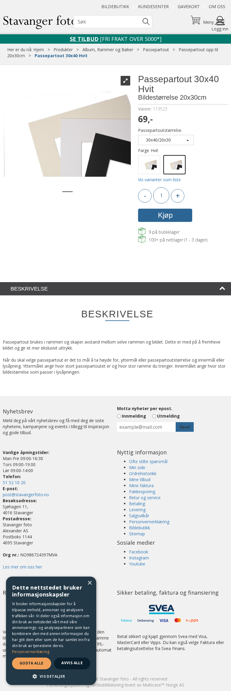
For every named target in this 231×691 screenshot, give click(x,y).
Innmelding (134, 416)
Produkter (63, 49)
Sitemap (137, 534)
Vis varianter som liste (159, 179)
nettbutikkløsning (107, 685)
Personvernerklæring (149, 521)
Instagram (139, 558)
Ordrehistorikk (142, 473)
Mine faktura (141, 485)
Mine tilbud (139, 479)
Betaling (137, 503)
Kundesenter (153, 6)
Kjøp (165, 215)
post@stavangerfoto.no (26, 494)
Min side (137, 467)
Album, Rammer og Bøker (107, 49)
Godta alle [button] (32, 663)
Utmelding (168, 416)
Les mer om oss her (22, 567)
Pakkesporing (142, 491)
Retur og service (145, 497)
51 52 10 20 (14, 482)
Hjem (38, 49)
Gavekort (189, 6)
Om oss (217, 6)
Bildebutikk (115, 6)
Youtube (137, 564)
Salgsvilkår (139, 515)
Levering (137, 509)
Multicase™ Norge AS (163, 685)
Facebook (138, 552)
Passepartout (156, 49)
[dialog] (51, 631)
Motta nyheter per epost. (144, 408)
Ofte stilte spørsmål (148, 461)
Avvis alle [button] (72, 662)
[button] (51, 676)
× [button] (89, 583)
